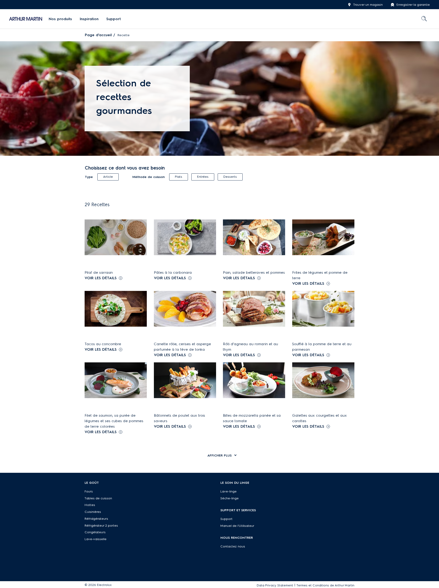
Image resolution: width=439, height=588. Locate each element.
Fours (89, 491)
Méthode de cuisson (148, 177)
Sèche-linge (229, 498)
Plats (178, 177)
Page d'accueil (98, 35)
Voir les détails (101, 278)
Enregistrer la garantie (413, 5)
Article (108, 177)
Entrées (203, 177)
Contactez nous (232, 546)
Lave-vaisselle (96, 539)
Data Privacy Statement (275, 585)
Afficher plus (219, 455)
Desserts (230, 177)
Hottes (90, 505)
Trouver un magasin (368, 5)
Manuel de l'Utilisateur (237, 526)
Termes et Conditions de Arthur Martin (325, 585)
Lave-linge (228, 491)
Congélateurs (95, 532)
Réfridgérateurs (96, 519)
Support (226, 519)
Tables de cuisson (98, 498)
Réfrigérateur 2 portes (101, 526)
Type (89, 177)
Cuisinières (93, 512)
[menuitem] (60, 19)
